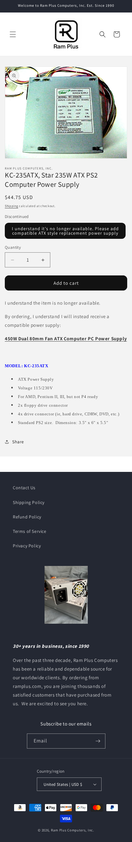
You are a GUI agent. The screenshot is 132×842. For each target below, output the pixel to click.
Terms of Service (29, 531)
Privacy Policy (27, 546)
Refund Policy (27, 517)
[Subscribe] (98, 741)
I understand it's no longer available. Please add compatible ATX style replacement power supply (65, 231)
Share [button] (18, 442)
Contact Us (24, 487)
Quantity (13, 247)
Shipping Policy (29, 502)
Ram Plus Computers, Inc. (72, 830)
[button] (13, 34)
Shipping (11, 206)
